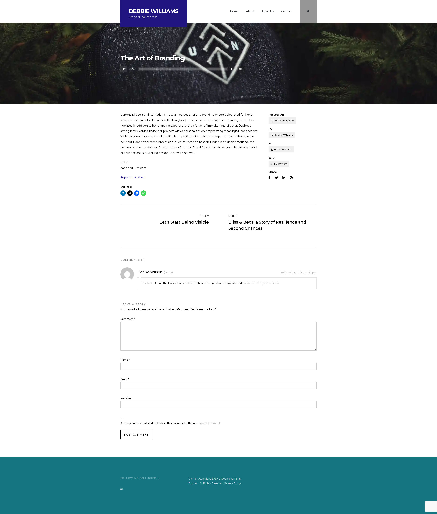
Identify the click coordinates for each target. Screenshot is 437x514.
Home (234, 11)
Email (124, 379)
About (250, 11)
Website (125, 398)
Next (231, 216)
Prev (205, 216)
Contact (286, 11)
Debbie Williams (153, 11)
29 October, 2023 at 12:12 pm (299, 272)
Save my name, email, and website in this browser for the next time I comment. (170, 423)
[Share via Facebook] (269, 177)
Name (125, 359)
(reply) (168, 272)
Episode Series (283, 149)
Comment (127, 319)
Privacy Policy (232, 483)
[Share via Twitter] (276, 177)
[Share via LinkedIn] (283, 177)
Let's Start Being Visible (184, 222)
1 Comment (280, 163)
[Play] (123, 69)
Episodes (268, 11)
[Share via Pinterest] (291, 177)
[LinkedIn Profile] (121, 489)
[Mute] (241, 69)
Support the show (132, 177)
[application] (181, 69)
